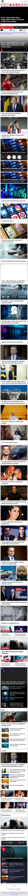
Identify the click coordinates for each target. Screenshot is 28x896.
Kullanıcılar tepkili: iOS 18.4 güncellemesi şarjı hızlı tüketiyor (13, 838)
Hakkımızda (4, 892)
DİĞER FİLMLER (21, 842)
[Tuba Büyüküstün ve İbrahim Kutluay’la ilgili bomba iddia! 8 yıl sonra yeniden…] (20, 805)
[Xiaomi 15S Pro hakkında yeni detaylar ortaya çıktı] (14, 823)
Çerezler (18, 892)
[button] (2, 24)
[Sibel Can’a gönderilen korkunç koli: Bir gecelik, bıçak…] (7, 805)
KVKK (21, 892)
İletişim (8, 892)
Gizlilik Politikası (13, 892)
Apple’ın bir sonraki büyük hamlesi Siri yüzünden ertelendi (13, 834)
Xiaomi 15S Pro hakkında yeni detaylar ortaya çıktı (13, 830)
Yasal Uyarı (16, 894)
